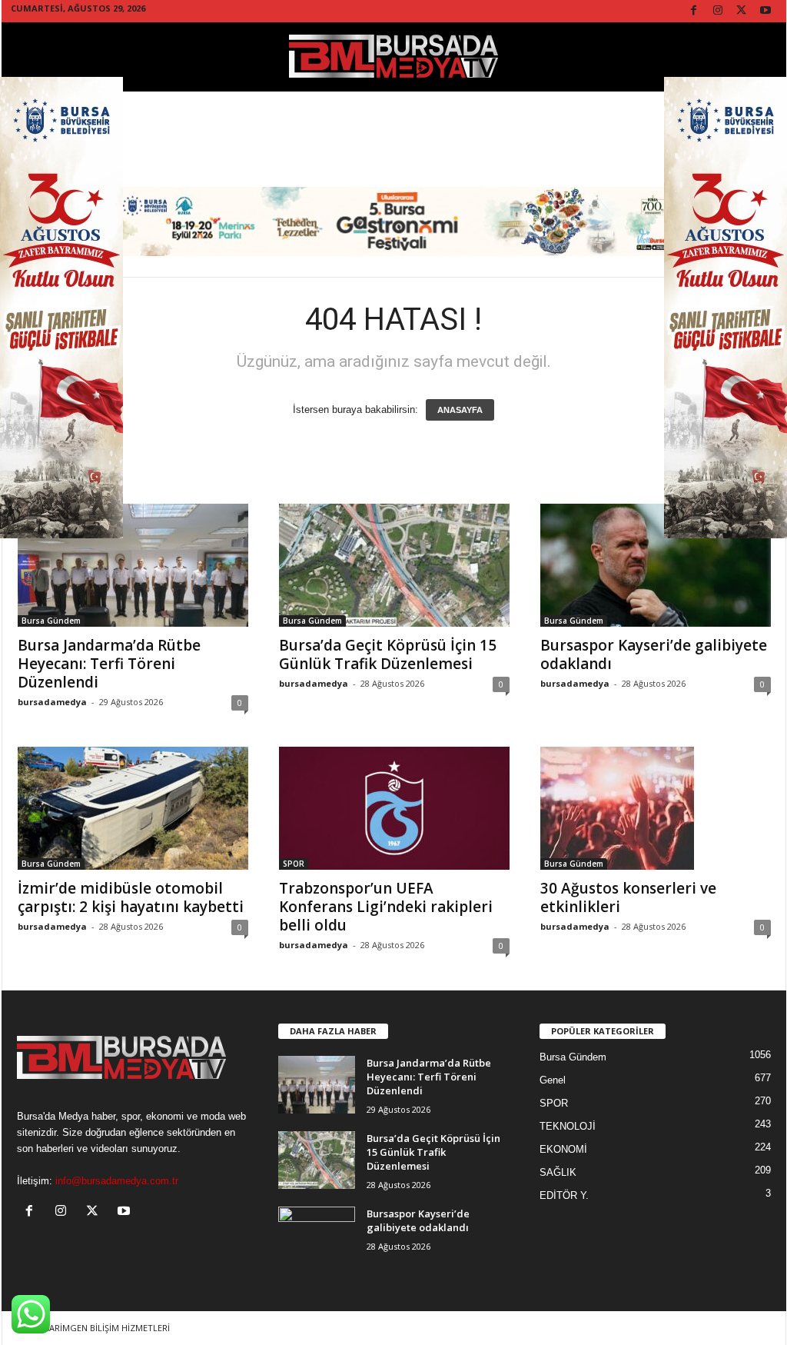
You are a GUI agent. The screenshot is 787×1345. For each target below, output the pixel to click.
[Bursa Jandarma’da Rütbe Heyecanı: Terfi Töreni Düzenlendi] (133, 565)
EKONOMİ (563, 1149)
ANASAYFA (460, 409)
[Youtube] (765, 11)
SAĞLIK (558, 1172)
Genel (553, 1080)
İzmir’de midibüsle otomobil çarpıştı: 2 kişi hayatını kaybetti (131, 897)
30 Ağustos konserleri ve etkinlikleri (628, 897)
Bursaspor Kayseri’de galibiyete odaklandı (653, 654)
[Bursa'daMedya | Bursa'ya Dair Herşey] (394, 57)
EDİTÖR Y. (564, 1195)
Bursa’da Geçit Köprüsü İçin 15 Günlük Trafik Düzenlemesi (387, 654)
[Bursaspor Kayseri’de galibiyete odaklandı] (655, 565)
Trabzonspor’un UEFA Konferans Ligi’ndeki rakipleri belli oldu (386, 906)
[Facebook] (694, 11)
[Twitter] (741, 11)
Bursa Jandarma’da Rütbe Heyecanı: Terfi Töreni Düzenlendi (109, 663)
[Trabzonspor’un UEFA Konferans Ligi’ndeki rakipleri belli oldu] (394, 808)
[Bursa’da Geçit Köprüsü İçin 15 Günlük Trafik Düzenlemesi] (394, 565)
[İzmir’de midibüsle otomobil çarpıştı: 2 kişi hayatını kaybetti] (133, 808)
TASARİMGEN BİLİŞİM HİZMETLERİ (102, 1327)
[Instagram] (718, 11)
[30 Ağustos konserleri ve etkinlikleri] (655, 808)
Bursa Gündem (51, 620)
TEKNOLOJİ (568, 1126)
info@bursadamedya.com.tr (116, 1181)
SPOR (293, 863)
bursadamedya (52, 701)
